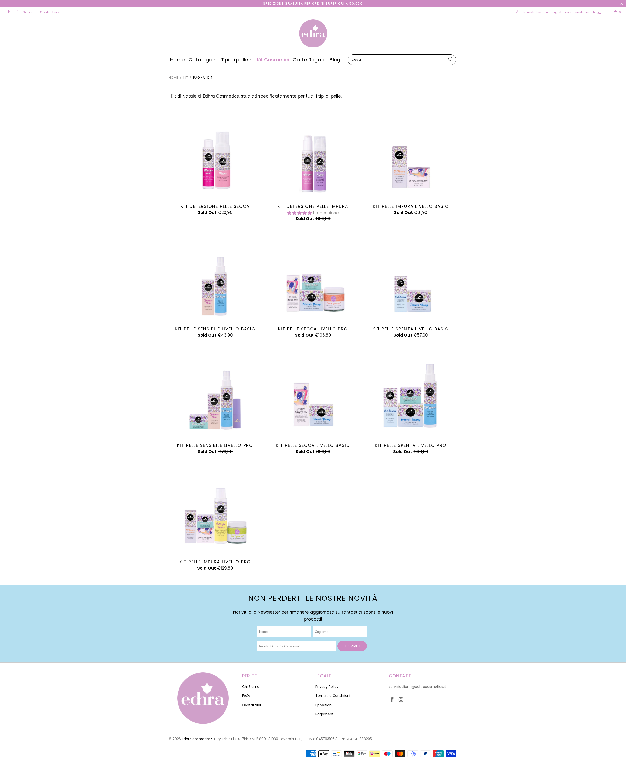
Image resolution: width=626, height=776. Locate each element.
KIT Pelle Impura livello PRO (215, 507)
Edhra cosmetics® (197, 738)
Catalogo (201, 59)
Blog (334, 59)
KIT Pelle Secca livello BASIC (313, 391)
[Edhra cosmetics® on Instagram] (16, 12)
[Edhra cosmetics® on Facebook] (8, 12)
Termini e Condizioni (332, 695)
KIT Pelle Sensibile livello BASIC (215, 275)
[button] (299, 213)
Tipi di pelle (235, 59)
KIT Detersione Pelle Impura (313, 152)
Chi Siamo (250, 686)
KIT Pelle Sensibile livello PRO (215, 391)
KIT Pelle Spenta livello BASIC (410, 275)
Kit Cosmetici (273, 59)
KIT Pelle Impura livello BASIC (410, 152)
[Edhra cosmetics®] (313, 34)
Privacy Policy (326, 686)
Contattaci (251, 705)
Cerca (28, 12)
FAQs (246, 695)
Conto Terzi (50, 12)
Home (177, 59)
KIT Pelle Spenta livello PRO (410, 391)
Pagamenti (324, 714)
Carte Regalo (309, 59)
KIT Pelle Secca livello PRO (313, 275)
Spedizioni (323, 705)
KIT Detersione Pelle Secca (215, 152)
